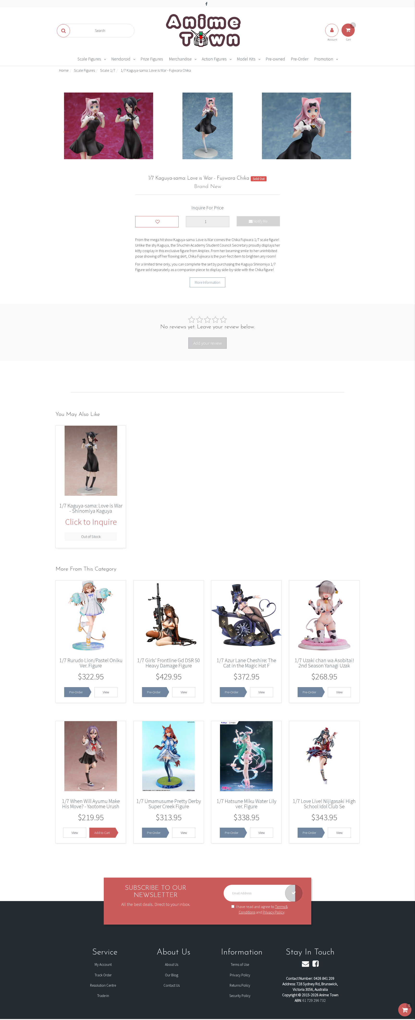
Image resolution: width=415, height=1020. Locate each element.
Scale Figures (89, 59)
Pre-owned (275, 59)
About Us (171, 964)
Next (349, 130)
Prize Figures (151, 59)
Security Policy (239, 995)
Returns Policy (240, 985)
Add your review (207, 343)
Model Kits (246, 59)
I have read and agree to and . (262, 909)
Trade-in (103, 995)
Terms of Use (240, 964)
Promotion (323, 59)
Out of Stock (91, 536)
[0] (404, 1014)
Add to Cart (102, 833)
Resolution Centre (103, 985)
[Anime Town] (204, 30)
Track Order (103, 975)
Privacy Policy (273, 912)
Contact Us (172, 985)
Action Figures (214, 59)
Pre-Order (299, 59)
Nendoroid (120, 59)
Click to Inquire (91, 522)
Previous (66, 130)
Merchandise (180, 59)
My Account (103, 964)
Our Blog (171, 975)
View (106, 692)
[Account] (332, 35)
